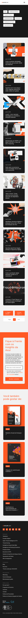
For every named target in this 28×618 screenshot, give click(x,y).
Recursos (5, 566)
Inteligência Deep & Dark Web (10, 545)
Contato (5, 591)
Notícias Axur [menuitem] (18, 18)
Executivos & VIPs (7, 551)
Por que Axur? (6, 585)
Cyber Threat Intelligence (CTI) (10, 540)
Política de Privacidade (8, 594)
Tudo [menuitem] (5, 11)
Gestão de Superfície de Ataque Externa (12, 554)
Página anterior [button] (7, 313)
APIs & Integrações (7, 558)
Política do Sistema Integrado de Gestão (12, 596)
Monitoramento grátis (8, 579)
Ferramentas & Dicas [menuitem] (8, 18)
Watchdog (5, 574)
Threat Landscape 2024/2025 (10, 568)
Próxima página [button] (19, 313)
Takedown (5, 536)
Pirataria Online (6, 549)
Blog (4, 564)
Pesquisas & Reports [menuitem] (8, 15)
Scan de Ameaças (7, 577)
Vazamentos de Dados (8, 556)
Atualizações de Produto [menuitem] (9, 21)
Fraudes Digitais (6, 538)
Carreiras (5, 589)
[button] (24, 2)
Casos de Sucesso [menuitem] (8, 25)
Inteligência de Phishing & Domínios (11, 547)
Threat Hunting (6, 543)
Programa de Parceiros (8, 587)
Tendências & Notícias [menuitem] (13, 11)
